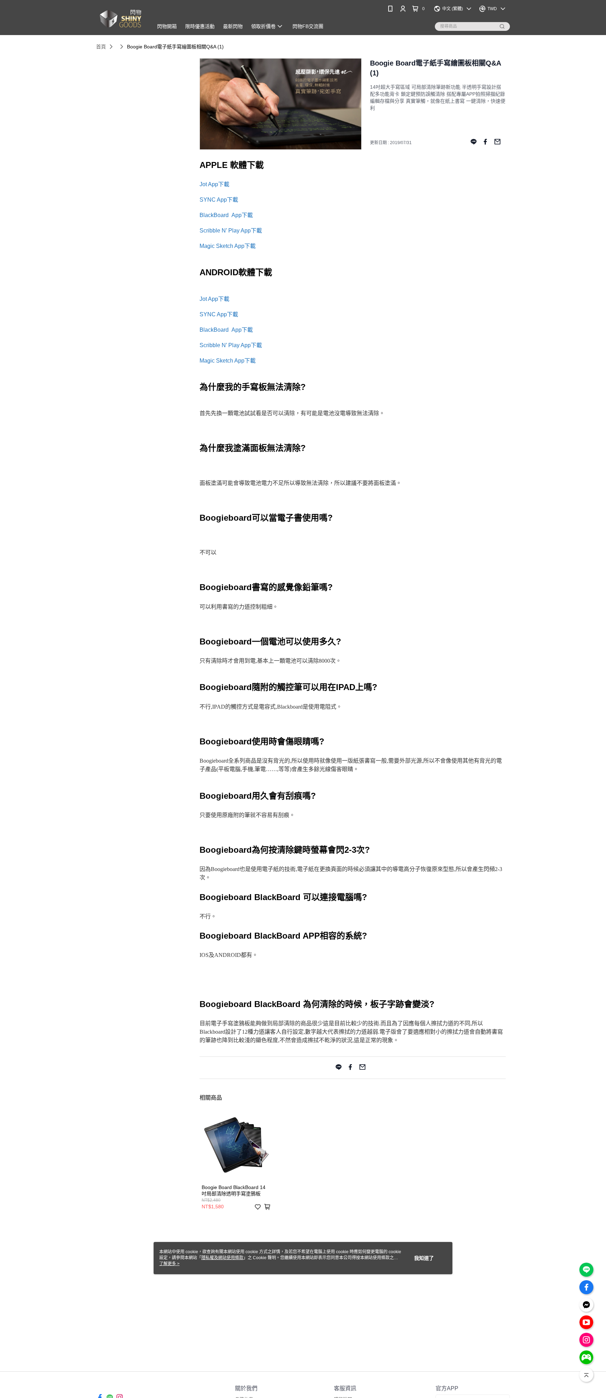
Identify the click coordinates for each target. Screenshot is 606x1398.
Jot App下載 (214, 184)
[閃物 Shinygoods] (120, 18)
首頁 (101, 46)
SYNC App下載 (219, 200)
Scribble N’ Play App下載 (231, 231)
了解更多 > (169, 1263)
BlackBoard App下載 (226, 215)
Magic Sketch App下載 (228, 246)
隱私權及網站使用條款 (222, 1257)
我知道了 (424, 1258)
